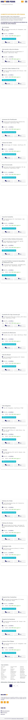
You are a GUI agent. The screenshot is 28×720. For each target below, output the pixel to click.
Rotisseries (22, 669)
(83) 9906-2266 (6, 647)
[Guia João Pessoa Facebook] (2, 702)
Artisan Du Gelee (7, 142)
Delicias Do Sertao (7, 523)
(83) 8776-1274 (6, 321)
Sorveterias (22, 674)
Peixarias (22, 668)
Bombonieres (3, 676)
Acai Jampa (5, 27)
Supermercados (23, 675)
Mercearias (13, 679)
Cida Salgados (6, 405)
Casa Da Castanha (7, 217)
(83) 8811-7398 (6, 530)
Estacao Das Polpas (8, 641)
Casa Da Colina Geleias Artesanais (12, 239)
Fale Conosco (4, 712)
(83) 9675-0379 (6, 33)
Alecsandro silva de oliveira (10, 49)
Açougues (3, 666)
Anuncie (3, 714)
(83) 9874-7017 (6, 172)
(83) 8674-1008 (6, 603)
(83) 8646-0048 (6, 507)
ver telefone (10, 33)
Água (2, 668)
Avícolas (2, 672)
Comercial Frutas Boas (9, 427)
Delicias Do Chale (7, 501)
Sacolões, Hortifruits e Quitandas (22, 671)
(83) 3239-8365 (6, 127)
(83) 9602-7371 (6, 245)
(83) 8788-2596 (6, 56)
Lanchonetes (13, 675)
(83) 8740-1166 (6, 339)
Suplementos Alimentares (22, 677)
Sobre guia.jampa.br (5, 710)
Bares (2, 673)
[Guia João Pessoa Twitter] (5, 702)
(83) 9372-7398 (6, 456)
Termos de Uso (14, 718)
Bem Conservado (7, 164)
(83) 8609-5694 (6, 434)
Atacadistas (3, 670)
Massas (12, 677)
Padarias (22, 666)
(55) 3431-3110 (6, 361)
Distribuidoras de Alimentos (13, 672)
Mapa (20, 42)
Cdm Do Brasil (6, 354)
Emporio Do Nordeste (8, 619)
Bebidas (2, 674)
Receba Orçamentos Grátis (10, 38)
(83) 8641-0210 (6, 552)
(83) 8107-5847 (6, 149)
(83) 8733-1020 (6, 270)
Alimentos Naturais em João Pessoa (13, 682)
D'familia (4, 450)
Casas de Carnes (12, 670)
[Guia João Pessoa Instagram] (8, 702)
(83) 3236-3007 (6, 412)
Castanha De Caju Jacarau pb (11, 314)
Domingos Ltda (6, 546)
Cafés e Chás (4, 677)
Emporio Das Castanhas (9, 597)
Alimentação (3, 669)
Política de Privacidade (20, 718)
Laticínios (12, 676)
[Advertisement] (14, 8)
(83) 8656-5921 (6, 75)
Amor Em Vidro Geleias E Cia (11, 68)
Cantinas (3, 678)
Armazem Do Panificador (9, 119)
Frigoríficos (13, 673)
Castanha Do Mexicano (9, 332)
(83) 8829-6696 (6, 223)
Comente (8, 42)
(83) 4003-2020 (6, 625)
